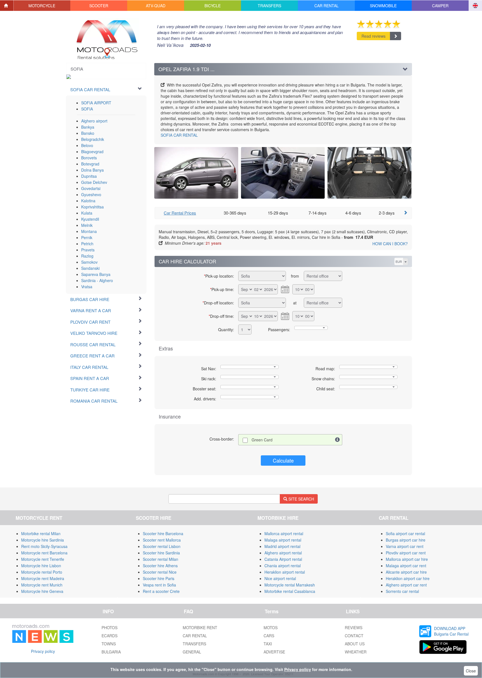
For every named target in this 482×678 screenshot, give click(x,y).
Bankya (87, 127)
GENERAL (192, 652)
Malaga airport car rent (406, 565)
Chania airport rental (282, 565)
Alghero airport (94, 121)
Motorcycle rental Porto (41, 572)
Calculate (283, 460)
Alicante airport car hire (406, 572)
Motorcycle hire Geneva (42, 591)
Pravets (88, 250)
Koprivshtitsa (92, 207)
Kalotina (88, 200)
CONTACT (354, 635)
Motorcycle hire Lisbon (41, 565)
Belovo (87, 145)
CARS (269, 635)
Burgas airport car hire (405, 540)
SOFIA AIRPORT (96, 102)
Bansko (87, 133)
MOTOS (271, 627)
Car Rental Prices (180, 213)
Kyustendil (90, 219)
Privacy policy (43, 651)
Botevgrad (90, 164)
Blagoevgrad (92, 151)
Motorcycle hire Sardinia (42, 540)
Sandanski (90, 268)
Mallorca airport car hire (407, 559)
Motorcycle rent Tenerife (42, 559)
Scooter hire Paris (158, 578)
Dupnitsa (89, 176)
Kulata (86, 213)
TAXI (268, 643)
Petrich (87, 243)
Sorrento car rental (402, 591)
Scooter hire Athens (160, 565)
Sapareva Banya (95, 274)
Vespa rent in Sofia (159, 585)
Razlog (87, 256)
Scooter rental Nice (160, 572)
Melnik (87, 225)
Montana (89, 231)
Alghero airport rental (283, 553)
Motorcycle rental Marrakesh (289, 585)
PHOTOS (109, 627)
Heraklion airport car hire (408, 578)
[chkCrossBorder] (337, 439)
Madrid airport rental (282, 546)
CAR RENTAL (179, 135)
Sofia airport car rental (405, 533)
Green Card (262, 440)
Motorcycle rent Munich (41, 585)
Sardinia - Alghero (97, 280)
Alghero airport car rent (406, 585)
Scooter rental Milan (160, 559)
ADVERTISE (274, 652)
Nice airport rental (280, 578)
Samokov (89, 262)
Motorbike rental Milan (41, 533)
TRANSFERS (194, 643)
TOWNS (109, 643)
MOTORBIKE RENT (200, 627)
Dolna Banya (92, 170)
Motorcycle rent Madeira (42, 578)
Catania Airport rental (283, 559)
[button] (42, 5)
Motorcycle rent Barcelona (44, 553)
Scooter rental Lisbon (161, 546)
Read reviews (373, 36)
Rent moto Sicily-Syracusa (44, 546)
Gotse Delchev (94, 182)
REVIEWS (353, 627)
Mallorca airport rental (283, 533)
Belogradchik (92, 139)
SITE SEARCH (300, 499)
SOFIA (87, 109)
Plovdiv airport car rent (406, 553)
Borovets (89, 157)
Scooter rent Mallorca (162, 540)
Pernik (86, 237)
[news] (42, 632)
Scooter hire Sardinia (161, 553)
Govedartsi (90, 188)
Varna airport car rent (404, 546)
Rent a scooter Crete (161, 591)
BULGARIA (111, 652)
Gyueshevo (91, 194)
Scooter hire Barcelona (163, 533)
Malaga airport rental (282, 540)
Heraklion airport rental (284, 572)
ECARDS (109, 635)
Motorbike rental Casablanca (289, 591)
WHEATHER (356, 652)
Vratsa (86, 286)
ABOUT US (355, 643)
